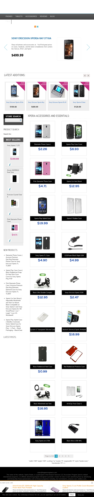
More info (81, 495)
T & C (8, 21)
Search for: (7, 134)
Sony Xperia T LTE (13, 145)
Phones (9, 16)
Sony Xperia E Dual (79, 102)
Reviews (43, 16)
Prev (6, 47)
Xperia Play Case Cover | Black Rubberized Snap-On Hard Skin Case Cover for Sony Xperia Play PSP (14, 274)
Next (88, 47)
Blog (52, 16)
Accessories (31, 16)
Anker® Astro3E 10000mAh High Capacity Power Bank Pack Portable (28, 487)
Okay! (72, 495)
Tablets (18, 16)
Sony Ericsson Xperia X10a (14, 102)
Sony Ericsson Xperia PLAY (57, 102)
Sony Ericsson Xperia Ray (36, 102)
